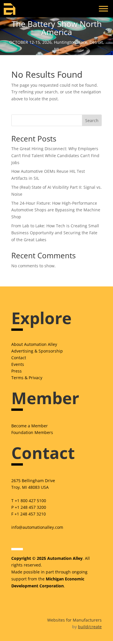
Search (92, 120)
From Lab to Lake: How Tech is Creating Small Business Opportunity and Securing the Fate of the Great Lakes (55, 232)
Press (16, 371)
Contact (18, 357)
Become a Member (29, 425)
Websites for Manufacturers (74, 620)
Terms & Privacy (26, 377)
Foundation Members (32, 432)
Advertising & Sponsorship (37, 351)
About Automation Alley (34, 344)
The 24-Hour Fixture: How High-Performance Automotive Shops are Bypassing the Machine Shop (55, 210)
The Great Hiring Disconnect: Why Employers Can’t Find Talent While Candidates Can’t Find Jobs (55, 155)
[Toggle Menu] (103, 8)
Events (17, 364)
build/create (90, 626)
